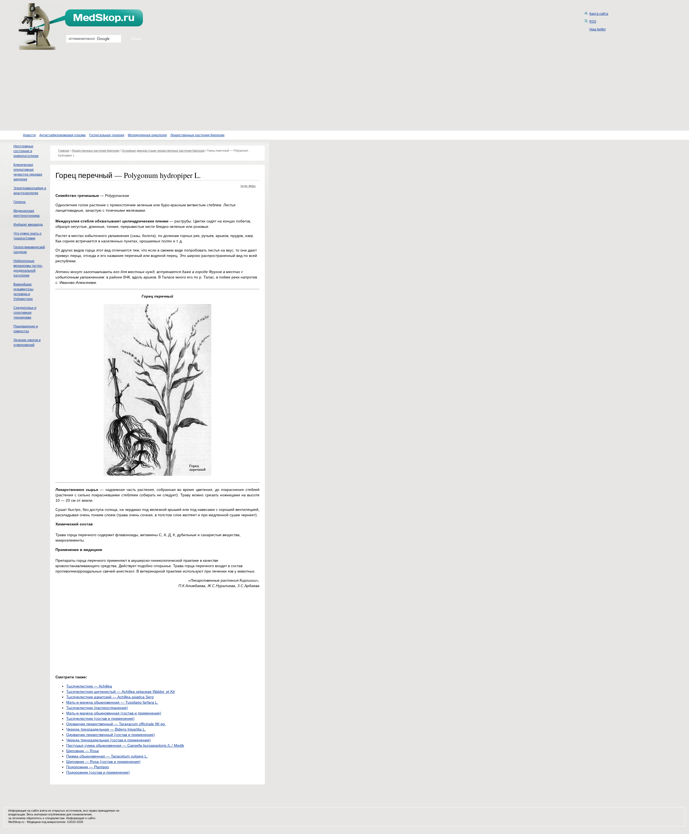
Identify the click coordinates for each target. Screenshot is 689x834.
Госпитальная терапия (106, 135)
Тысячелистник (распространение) (97, 708)
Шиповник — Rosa (82, 751)
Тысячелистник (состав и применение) (100, 718)
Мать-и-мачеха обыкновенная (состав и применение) (113, 713)
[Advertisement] (344, 90)
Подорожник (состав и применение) (98, 772)
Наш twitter (597, 29)
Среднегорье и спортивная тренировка (24, 312)
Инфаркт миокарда (28, 224)
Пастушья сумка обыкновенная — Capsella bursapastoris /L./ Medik (125, 745)
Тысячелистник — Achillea (89, 686)
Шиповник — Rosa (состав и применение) (103, 761)
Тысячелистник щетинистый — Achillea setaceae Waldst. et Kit (120, 691)
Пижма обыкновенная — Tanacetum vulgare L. (107, 756)
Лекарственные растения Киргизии (197, 135)
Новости (29, 135)
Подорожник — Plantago (87, 767)
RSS (592, 21)
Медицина (34, 821)
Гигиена (19, 202)
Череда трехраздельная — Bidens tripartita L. (106, 729)
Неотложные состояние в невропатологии (25, 151)
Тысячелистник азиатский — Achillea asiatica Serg (110, 697)
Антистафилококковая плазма (62, 135)
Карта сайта (598, 14)
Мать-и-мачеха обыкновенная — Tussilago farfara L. (112, 702)
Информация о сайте (80, 818)
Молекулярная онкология (147, 135)
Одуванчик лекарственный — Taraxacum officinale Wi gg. (116, 724)
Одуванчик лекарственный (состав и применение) (110, 734)
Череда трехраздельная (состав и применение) (108, 740)
